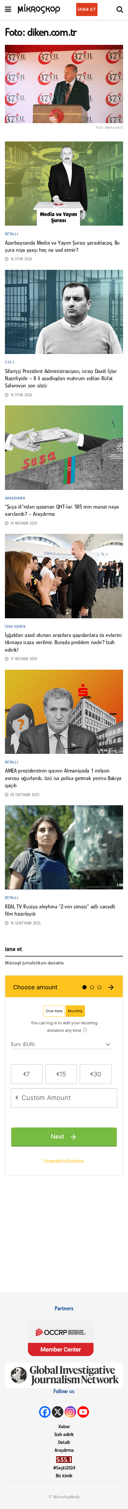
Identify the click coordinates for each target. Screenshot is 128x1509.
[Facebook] (45, 1412)
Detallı (11, 234)
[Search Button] (120, 10)
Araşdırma (15, 498)
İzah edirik (15, 626)
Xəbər (64, 1427)
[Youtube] (83, 1412)
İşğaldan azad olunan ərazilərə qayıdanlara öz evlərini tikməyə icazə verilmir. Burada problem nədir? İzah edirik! (63, 643)
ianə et (87, 9)
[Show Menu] (8, 10)
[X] (57, 1412)
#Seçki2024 (64, 1468)
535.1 (10, 362)
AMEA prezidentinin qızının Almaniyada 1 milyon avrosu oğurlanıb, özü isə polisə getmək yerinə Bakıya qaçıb (63, 778)
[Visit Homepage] (39, 8)
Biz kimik (64, 1476)
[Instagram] (70, 1412)
